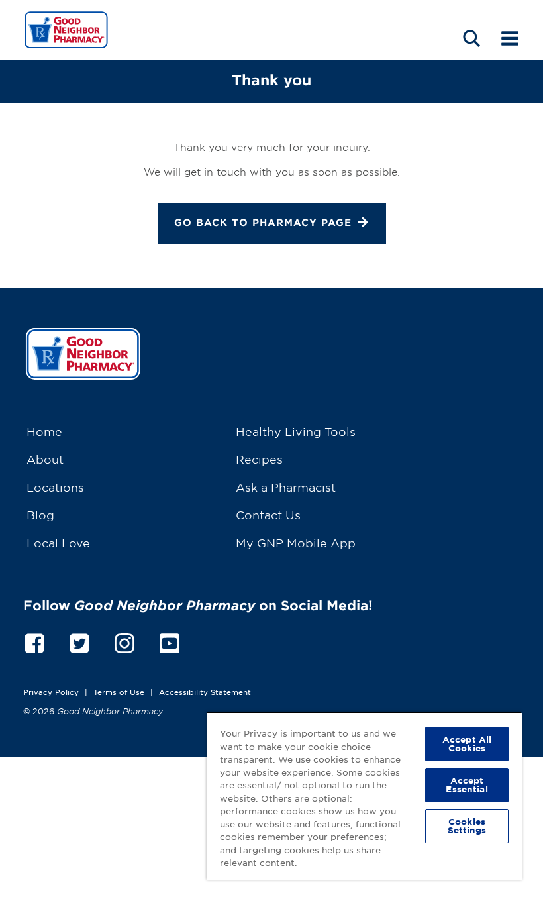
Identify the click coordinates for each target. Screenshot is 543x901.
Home (44, 431)
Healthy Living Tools (296, 431)
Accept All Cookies (466, 743)
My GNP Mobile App (296, 542)
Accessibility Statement (205, 691)
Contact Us (268, 514)
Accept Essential (466, 784)
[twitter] (79, 641)
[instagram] (124, 641)
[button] (471, 38)
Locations (55, 487)
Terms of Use (118, 691)
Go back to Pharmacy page (263, 222)
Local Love (58, 542)
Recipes (259, 459)
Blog (40, 514)
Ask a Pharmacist (286, 487)
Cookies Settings (467, 825)
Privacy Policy (51, 691)
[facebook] (34, 641)
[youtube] (169, 641)
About (45, 459)
